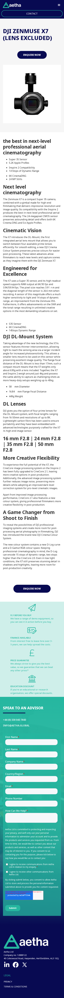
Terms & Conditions (15, 986)
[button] (59, 5)
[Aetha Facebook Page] (16, 965)
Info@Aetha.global (16, 725)
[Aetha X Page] (25, 965)
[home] (11, 5)
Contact (32, 13)
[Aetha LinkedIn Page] (7, 965)
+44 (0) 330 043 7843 (14, 719)
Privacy (8, 981)
